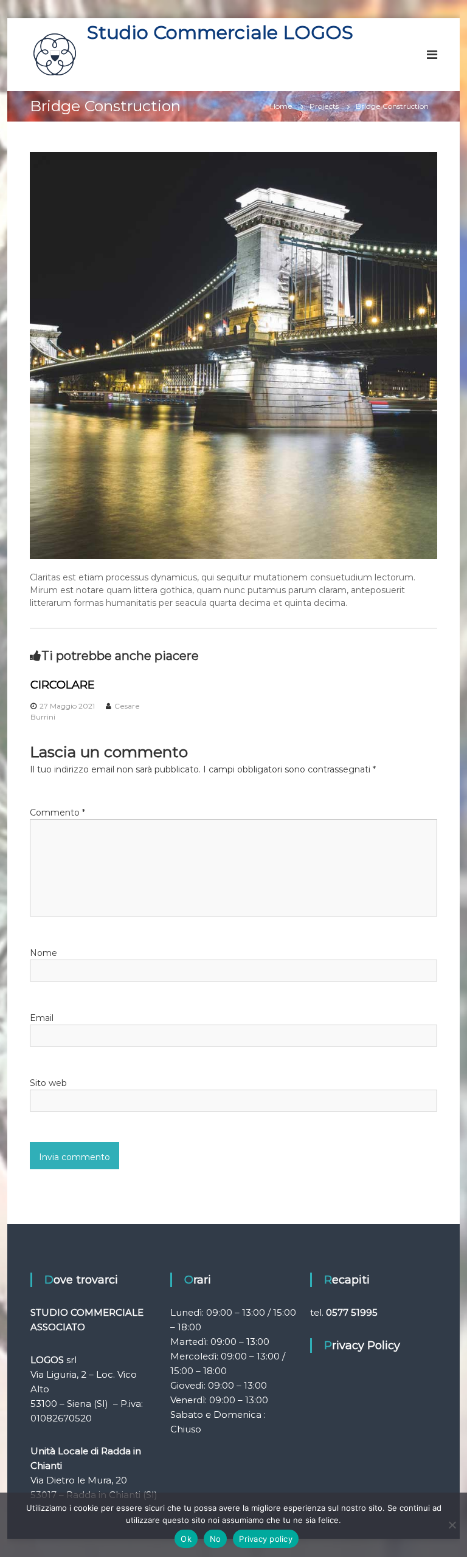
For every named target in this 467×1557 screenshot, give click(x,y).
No (215, 1539)
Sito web (48, 1083)
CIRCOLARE (62, 685)
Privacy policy (265, 1539)
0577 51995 (352, 1312)
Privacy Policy (362, 1345)
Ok (186, 1539)
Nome (43, 952)
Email (42, 1017)
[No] (452, 1525)
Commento (57, 812)
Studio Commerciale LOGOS (220, 32)
